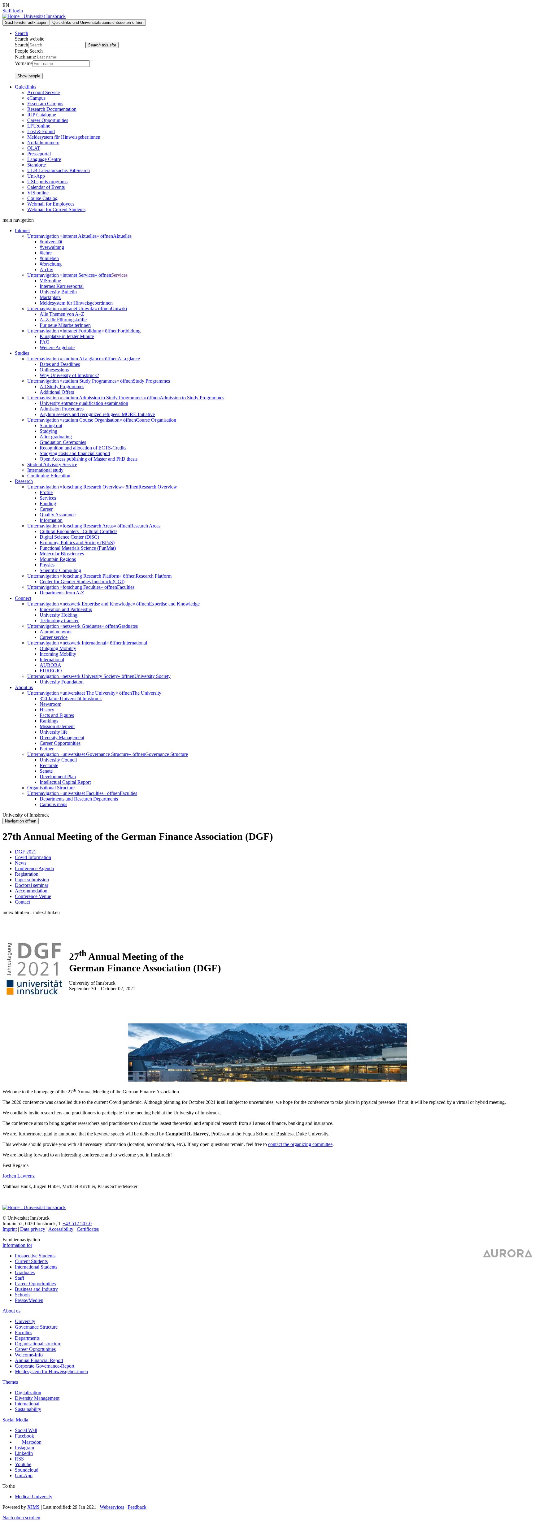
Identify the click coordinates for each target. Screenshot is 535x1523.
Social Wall (26, 1430)
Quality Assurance (58, 514)
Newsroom (50, 704)
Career (46, 509)
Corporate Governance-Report (44, 1366)
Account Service (43, 92)
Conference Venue (33, 896)
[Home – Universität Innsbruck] (34, 1207)
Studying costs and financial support (75, 453)
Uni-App (36, 176)
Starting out (51, 425)
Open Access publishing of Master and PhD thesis (88, 459)
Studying (48, 431)
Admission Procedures (62, 408)
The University (146, 693)
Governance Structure (166, 754)
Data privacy (32, 1229)
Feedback (137, 1507)
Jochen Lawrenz (18, 1175)
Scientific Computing (60, 570)
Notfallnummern (43, 142)
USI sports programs (47, 181)
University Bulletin (58, 291)
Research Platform (154, 576)
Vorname (24, 63)
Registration (26, 874)
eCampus (36, 98)
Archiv (46, 269)
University (25, 1321)
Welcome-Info (29, 1354)
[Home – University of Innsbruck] (34, 16)
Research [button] (24, 481)
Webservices (112, 1507)
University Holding (58, 615)
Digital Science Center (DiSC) (69, 537)
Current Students (31, 1261)
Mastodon (31, 1442)
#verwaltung (52, 247)
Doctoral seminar (31, 885)
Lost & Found (41, 131)
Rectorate (49, 765)
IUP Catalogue (41, 114)
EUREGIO (51, 670)
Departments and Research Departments (79, 798)
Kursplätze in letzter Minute (67, 336)
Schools (22, 1294)
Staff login (12, 10)
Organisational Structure (51, 787)
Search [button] (21, 33)
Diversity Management (62, 737)
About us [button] (24, 687)
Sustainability (28, 1409)
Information (51, 520)
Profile (46, 492)
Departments (27, 1338)
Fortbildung (129, 330)
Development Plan (58, 776)
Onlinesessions (54, 369)
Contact (22, 902)
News (20, 863)
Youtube (23, 1464)
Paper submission (32, 879)
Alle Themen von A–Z (62, 314)
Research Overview (157, 486)
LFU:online (38, 125)
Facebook (24, 1435)
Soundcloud (26, 1470)
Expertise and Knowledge (174, 603)
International (135, 642)
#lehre (46, 252)
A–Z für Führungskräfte (63, 319)
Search (21, 44)
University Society (152, 676)
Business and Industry (36, 1289)
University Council (58, 759)
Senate (46, 771)
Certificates (88, 1229)
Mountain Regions (58, 559)
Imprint (9, 1229)
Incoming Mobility (58, 654)
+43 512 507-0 (77, 1223)
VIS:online (38, 192)
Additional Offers (57, 392)
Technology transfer (59, 620)
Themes (10, 1382)
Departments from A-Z (62, 592)
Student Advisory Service (52, 464)
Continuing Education (48, 475)
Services (119, 275)
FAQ (45, 342)
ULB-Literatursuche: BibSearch (58, 170)
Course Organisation (156, 420)
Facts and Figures (57, 715)
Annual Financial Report (39, 1360)
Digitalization (28, 1392)
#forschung (51, 264)
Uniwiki (119, 308)
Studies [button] (22, 353)
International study (45, 470)
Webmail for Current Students (56, 209)
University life (53, 732)
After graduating (56, 436)
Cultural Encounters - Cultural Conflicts (78, 531)
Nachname (25, 56)
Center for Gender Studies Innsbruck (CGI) (82, 581)
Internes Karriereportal (62, 286)
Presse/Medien (29, 1300)
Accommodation (31, 890)
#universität (51, 241)
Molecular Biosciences (62, 553)
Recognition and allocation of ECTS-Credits (83, 447)
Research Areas (145, 525)
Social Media (15, 1419)
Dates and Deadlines (60, 364)
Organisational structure (38, 1343)
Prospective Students (35, 1255)
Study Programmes (151, 381)
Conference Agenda (34, 868)
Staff (19, 1278)
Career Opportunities (47, 120)
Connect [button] (23, 598)
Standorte (36, 164)
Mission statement (57, 726)
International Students (36, 1266)
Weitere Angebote (57, 347)
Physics (47, 564)
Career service (53, 637)
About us (11, 1310)
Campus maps (53, 804)
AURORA (50, 665)
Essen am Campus (45, 103)
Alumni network (56, 631)
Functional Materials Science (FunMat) (78, 548)
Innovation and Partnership (66, 609)
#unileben (49, 258)
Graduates (128, 626)
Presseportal (39, 153)
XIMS (33, 1507)
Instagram (24, 1447)
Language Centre (44, 159)
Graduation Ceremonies (63, 442)
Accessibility (60, 1229)
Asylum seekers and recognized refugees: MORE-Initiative (97, 414)
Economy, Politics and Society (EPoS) (77, 542)
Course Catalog (42, 198)
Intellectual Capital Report (65, 782)
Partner (47, 748)
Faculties (125, 587)
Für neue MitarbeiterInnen (65, 325)
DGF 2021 (25, 851)
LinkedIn (24, 1453)
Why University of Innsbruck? (69, 375)
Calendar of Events (46, 187)
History (47, 709)
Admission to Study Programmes (192, 397)
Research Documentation (51, 109)
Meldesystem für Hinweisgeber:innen (63, 137)
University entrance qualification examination (84, 403)
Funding (48, 503)
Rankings (49, 720)
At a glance (129, 358)
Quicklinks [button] (25, 86)
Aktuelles (122, 236)
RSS (19, 1458)
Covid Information (33, 857)
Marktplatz (50, 297)
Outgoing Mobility (58, 648)
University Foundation (62, 681)
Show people (28, 76)
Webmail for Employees (50, 203)
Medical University (33, 1496)
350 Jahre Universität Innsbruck (71, 698)
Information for (17, 1245)
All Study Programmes (62, 386)
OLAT (33, 148)
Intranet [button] (22, 230)
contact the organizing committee (300, 1144)
